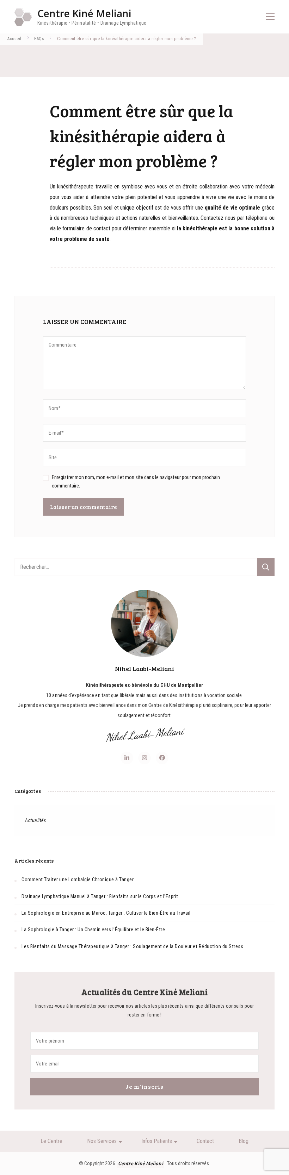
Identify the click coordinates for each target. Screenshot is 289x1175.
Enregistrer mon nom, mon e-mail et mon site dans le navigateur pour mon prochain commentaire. (136, 481)
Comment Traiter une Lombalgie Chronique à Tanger (77, 879)
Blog (243, 1141)
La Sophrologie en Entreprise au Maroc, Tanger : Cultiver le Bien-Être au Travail (105, 913)
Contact (205, 1141)
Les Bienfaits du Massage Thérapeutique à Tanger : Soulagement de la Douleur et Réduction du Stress (132, 946)
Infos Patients (156, 1141)
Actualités (35, 820)
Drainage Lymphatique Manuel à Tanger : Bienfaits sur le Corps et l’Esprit (99, 896)
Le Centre (51, 1141)
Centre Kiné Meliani (84, 13)
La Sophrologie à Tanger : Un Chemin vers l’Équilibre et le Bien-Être (93, 929)
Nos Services (102, 1141)
